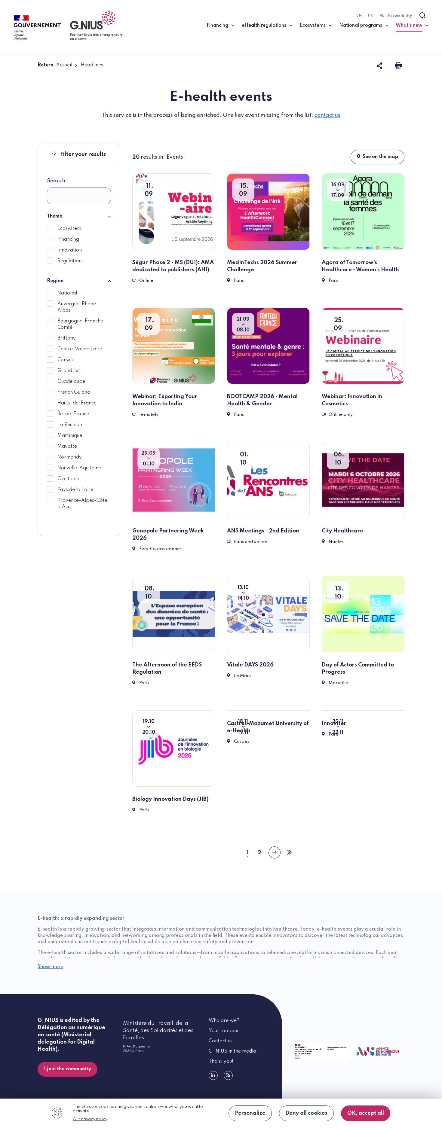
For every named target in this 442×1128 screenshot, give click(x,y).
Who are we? (224, 1020)
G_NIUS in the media (232, 1051)
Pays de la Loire (75, 489)
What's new (412, 25)
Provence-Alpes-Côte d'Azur (82, 503)
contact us (327, 115)
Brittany (66, 338)
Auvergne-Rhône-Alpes (77, 307)
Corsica (66, 360)
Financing (217, 25)
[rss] (228, 1075)
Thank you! (221, 1061)
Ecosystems (313, 25)
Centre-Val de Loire (79, 349)
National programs (360, 25)
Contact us (220, 1041)
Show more (50, 967)
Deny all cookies (306, 1113)
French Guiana (73, 392)
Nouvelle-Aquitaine (79, 468)
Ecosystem (69, 228)
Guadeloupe (71, 381)
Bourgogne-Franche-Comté (81, 324)
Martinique (69, 435)
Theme (54, 216)
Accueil (64, 65)
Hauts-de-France (77, 403)
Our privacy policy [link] (90, 1119)
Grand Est (68, 370)
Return (45, 65)
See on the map (380, 156)
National (67, 293)
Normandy (69, 457)
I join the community (67, 1069)
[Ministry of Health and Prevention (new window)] (320, 1051)
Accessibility (399, 16)
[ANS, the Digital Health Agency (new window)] (378, 1051)
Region (55, 281)
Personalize (250, 1113)
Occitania (68, 479)
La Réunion (69, 424)
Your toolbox (223, 1031)
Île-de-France (73, 414)
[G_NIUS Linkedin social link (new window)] (213, 1075)
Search (56, 181)
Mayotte (67, 446)
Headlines (92, 65)
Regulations (70, 261)
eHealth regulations (264, 25)
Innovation (69, 250)
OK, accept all (365, 1113)
